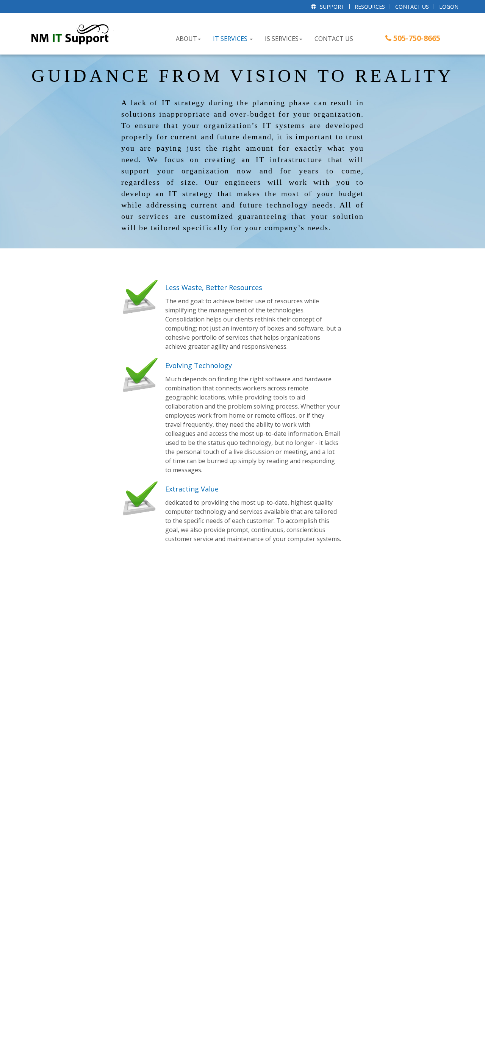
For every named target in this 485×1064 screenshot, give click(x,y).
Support (332, 6)
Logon (448, 6)
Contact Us (412, 6)
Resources (370, 6)
